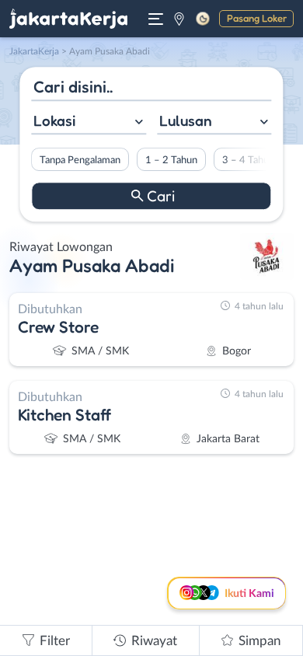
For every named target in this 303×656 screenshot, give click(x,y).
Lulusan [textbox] (185, 120)
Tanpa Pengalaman (80, 160)
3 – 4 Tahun (248, 160)
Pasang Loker (257, 18)
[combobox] (88, 122)
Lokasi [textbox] (54, 120)
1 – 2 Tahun (171, 160)
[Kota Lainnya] (179, 19)
